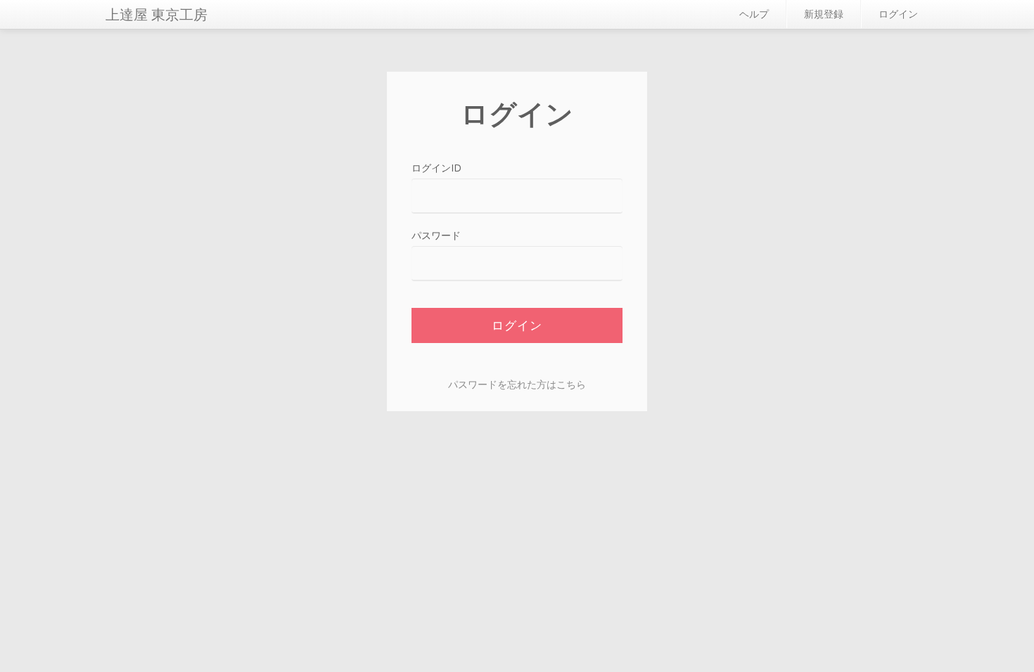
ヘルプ (754, 13)
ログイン (898, 13)
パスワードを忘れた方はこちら (517, 384)
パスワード (436, 235)
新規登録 (823, 13)
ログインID (436, 167)
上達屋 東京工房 (157, 14)
